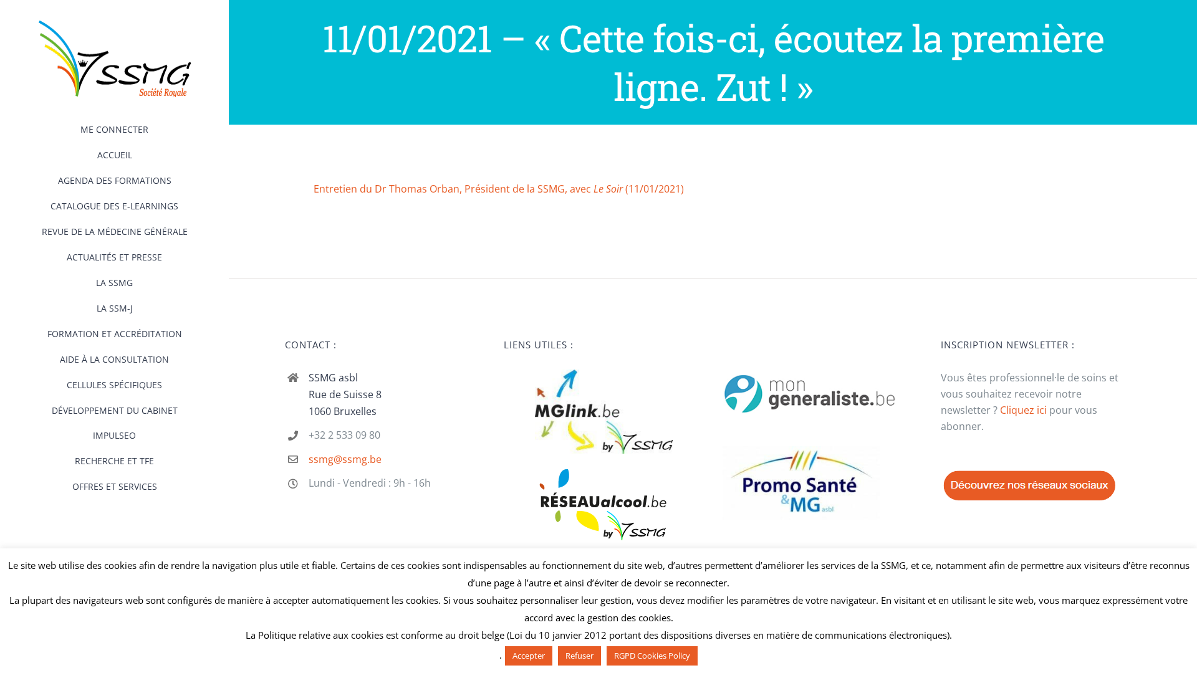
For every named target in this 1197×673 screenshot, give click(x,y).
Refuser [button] (579, 655)
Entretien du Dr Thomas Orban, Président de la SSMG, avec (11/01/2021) (499, 189)
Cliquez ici (1023, 410)
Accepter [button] (528, 655)
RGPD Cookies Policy (652, 655)
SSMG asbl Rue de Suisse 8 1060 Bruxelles (345, 394)
